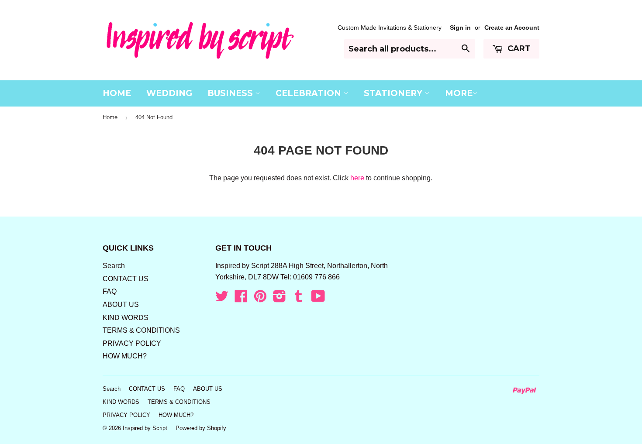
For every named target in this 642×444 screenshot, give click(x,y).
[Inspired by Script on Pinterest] (260, 299)
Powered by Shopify (201, 428)
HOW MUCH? (125, 356)
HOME (117, 93)
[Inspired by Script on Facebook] (241, 299)
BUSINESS (231, 93)
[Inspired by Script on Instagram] (279, 299)
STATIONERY (394, 93)
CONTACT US (125, 278)
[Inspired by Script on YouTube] (318, 299)
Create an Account (511, 27)
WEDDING (169, 93)
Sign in (460, 27)
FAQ (110, 291)
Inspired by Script (145, 428)
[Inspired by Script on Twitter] (221, 299)
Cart (518, 48)
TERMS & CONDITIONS (141, 330)
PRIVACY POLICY (132, 343)
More (459, 93)
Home (110, 117)
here (357, 178)
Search (114, 265)
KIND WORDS (125, 317)
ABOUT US (121, 304)
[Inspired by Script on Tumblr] (298, 299)
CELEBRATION (309, 93)
